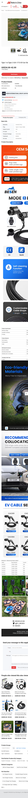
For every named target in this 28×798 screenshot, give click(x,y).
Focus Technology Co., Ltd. (18, 792)
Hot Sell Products (5, 751)
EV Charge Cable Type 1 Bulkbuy (10, 784)
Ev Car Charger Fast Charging (9, 781)
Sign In (3, 110)
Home (2, 10)
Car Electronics (24, 10)
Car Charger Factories (7, 774)
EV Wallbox (17, 751)
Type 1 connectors (5, 753)
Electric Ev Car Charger (21, 777)
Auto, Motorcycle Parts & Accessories (12, 10)
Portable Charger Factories (21, 774)
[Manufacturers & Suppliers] (14, 2)
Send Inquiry (14, 74)
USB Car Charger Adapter (8, 767)
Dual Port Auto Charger (22, 767)
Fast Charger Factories (8, 777)
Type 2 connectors (19, 753)
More (2, 787)
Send (14, 667)
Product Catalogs (22, 748)
